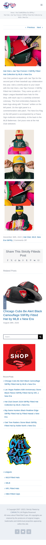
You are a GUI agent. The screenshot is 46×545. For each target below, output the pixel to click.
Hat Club (27, 237)
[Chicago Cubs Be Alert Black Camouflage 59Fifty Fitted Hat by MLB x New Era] (23, 278)
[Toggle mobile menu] (42, 5)
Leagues (8, 472)
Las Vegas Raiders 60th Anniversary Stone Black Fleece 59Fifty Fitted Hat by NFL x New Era (22, 393)
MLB (34, 237)
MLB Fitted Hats (13, 477)
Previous (31, 27)
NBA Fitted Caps (13, 494)
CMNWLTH (14, 512)
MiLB (8, 483)
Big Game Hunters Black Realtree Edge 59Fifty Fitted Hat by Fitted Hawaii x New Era (21, 413)
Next (39, 27)
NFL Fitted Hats (12, 488)
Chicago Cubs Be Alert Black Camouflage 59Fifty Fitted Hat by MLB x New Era (22, 315)
